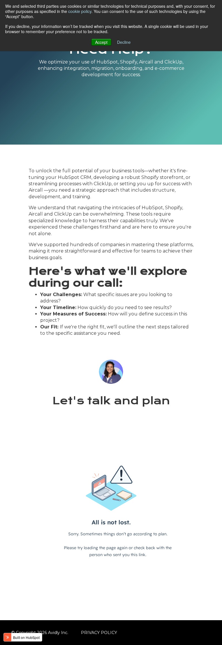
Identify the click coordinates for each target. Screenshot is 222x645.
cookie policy (79, 11)
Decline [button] (124, 42)
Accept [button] (101, 42)
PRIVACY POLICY (99, 632)
